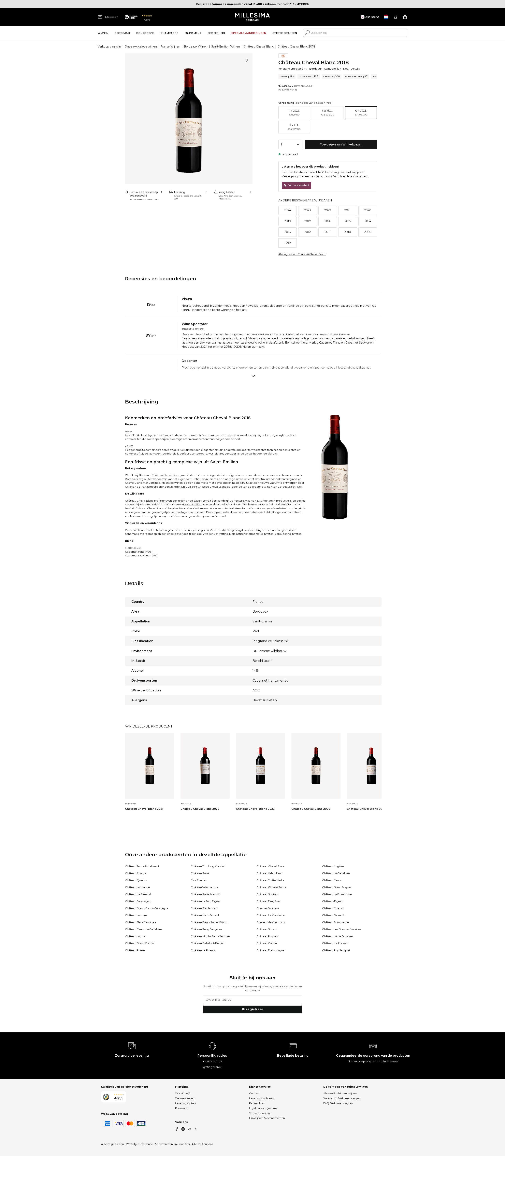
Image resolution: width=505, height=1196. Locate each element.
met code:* (243, 4)
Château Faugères (268, 901)
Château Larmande (137, 887)
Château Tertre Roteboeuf (142, 866)
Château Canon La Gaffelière (143, 929)
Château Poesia (135, 950)
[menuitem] (103, 33)
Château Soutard (267, 894)
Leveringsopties (185, 1103)
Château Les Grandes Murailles (341, 929)
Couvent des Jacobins (270, 922)
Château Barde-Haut (204, 908)
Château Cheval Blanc (259, 46)
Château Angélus (333, 866)
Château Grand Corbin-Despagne (146, 908)
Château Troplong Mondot (208, 866)
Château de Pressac (335, 943)
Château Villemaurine (204, 887)
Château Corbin (266, 943)
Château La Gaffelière (336, 873)
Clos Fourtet (199, 880)
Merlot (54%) (133, 547)
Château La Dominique (337, 894)
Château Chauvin (333, 908)
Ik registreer (252, 1009)
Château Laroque (136, 915)
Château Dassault (333, 915)
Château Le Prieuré (203, 950)
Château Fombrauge (335, 922)
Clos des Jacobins (267, 908)
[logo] (252, 17)
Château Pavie (200, 873)
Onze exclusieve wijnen (141, 46)
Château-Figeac (332, 901)
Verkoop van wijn (109, 46)
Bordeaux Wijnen (196, 46)
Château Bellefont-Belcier (207, 943)
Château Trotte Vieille (270, 880)
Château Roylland (267, 936)
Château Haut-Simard (205, 915)
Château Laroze (135, 936)
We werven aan (185, 1098)
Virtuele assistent (260, 1113)
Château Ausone (135, 873)
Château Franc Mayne (270, 950)
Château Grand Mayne (336, 887)
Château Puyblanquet (336, 950)
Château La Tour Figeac (206, 901)
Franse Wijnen (170, 46)
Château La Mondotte (270, 915)
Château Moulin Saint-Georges (210, 936)
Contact (254, 1093)
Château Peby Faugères (206, 929)
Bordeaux (315, 68)
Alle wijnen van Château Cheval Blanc (302, 254)
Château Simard (266, 929)
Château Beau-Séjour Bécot (209, 922)
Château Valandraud (269, 873)
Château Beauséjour (138, 901)
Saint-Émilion (192, 504)
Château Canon (332, 880)
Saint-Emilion (332, 68)
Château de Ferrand (138, 894)
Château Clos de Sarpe (271, 887)
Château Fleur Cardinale (140, 922)
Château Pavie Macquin (206, 894)
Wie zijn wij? (182, 1093)
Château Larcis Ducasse (337, 936)
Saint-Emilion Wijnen (225, 46)
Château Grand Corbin (139, 943)
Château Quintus (136, 880)
